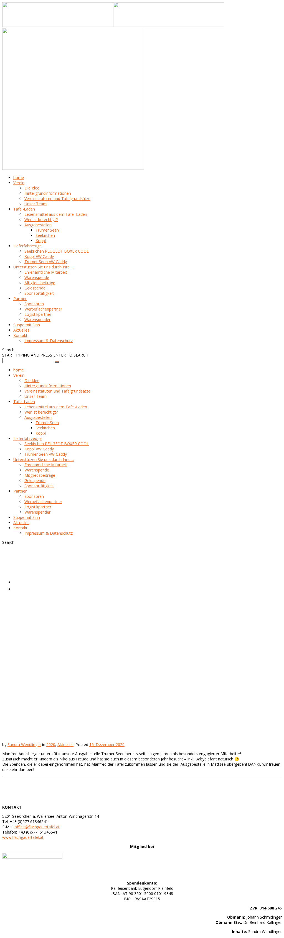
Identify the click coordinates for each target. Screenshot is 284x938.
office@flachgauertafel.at (37, 826)
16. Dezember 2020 (107, 744)
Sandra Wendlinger (24, 744)
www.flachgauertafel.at (23, 837)
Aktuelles (23, 589)
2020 (50, 744)
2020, (18, 582)
